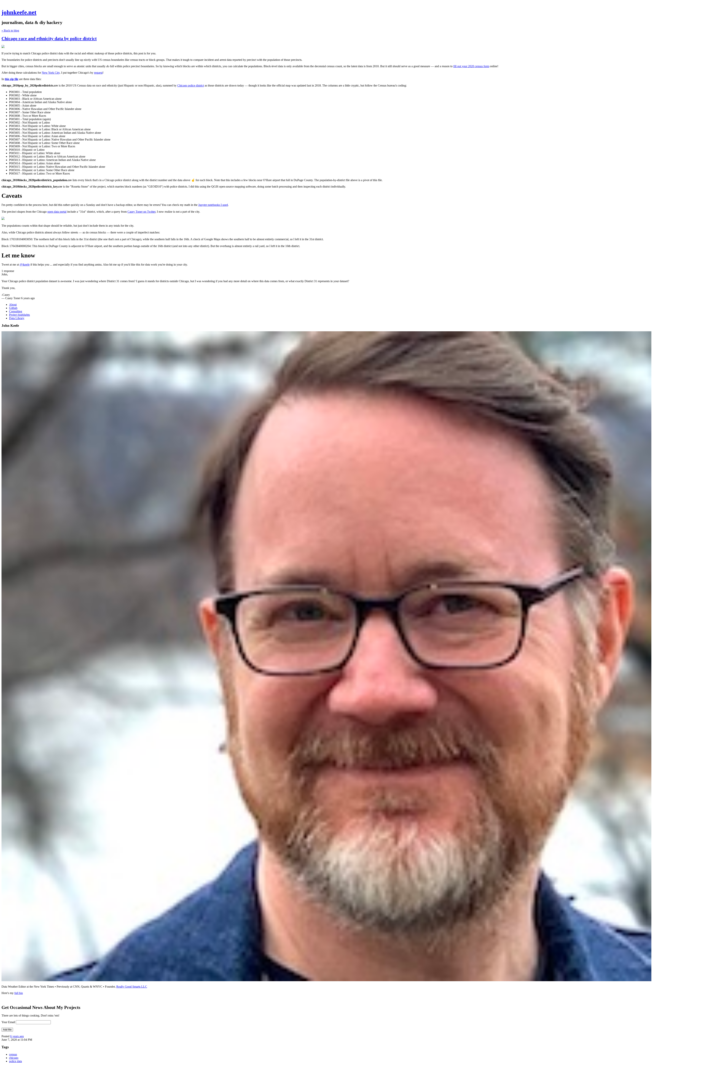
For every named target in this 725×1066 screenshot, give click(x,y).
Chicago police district (190, 85)
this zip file (11, 79)
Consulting (15, 311)
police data (15, 1061)
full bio (18, 993)
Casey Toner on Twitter (141, 211)
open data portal (56, 211)
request (98, 72)
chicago (13, 1057)
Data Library (16, 318)
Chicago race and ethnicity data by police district (49, 38)
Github (13, 308)
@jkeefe (25, 264)
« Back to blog (10, 30)
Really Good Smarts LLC (131, 986)
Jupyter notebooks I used (213, 204)
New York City (51, 72)
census (13, 1054)
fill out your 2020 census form (471, 66)
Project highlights (19, 314)
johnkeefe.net (19, 12)
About (13, 304)
